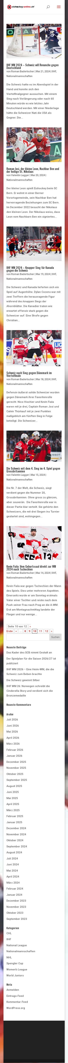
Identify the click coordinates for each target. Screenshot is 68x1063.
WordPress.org (15, 1008)
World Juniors (15, 975)
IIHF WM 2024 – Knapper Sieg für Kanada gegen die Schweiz (30, 269)
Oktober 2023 (14, 912)
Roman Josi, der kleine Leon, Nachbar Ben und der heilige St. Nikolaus (32, 170)
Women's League (16, 969)
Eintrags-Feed (15, 996)
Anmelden (12, 989)
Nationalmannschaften (19, 76)
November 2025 (16, 767)
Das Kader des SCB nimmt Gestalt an (29, 652)
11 (40, 631)
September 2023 (16, 919)
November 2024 (16, 834)
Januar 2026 (14, 755)
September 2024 (16, 846)
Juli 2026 (12, 719)
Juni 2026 (12, 725)
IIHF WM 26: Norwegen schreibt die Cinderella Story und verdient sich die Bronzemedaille (29, 691)
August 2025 (14, 786)
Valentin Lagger (20, 175)
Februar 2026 (14, 749)
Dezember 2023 (16, 900)
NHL (9, 957)
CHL (9, 933)
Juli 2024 (12, 858)
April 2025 (12, 804)
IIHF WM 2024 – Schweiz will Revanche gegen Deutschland (32, 66)
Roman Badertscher (22, 71)
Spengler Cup (14, 963)
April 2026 (12, 737)
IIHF (54, 71)
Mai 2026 (12, 731)
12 (46, 631)
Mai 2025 (12, 798)
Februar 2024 (14, 888)
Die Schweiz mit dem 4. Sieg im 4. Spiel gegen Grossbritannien (33, 469)
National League (16, 945)
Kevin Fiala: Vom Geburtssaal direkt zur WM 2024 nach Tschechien (31, 567)
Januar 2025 (14, 822)
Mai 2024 (12, 870)
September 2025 (16, 780)
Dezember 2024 (16, 828)
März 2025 (13, 810)
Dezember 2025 (16, 762)
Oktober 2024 (14, 840)
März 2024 (13, 882)
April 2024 (12, 876)
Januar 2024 (14, 894)
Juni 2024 (12, 864)
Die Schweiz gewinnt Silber (23, 680)
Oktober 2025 (14, 774)
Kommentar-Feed (17, 1001)
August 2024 (14, 852)
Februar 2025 (14, 816)
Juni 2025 (12, 792)
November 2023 (16, 906)
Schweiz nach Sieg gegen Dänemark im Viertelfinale (29, 374)
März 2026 (13, 743)
